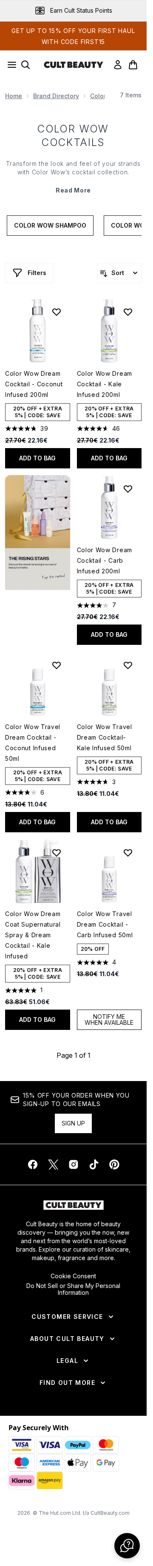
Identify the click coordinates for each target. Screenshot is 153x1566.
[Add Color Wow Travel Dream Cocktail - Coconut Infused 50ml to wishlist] (56, 665)
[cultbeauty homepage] (73, 64)
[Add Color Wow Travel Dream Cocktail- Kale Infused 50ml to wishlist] (128, 665)
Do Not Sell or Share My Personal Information (73, 1289)
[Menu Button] (9, 64)
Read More (73, 190)
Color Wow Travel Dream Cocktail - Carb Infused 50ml (105, 924)
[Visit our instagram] (73, 1164)
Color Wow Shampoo (50, 225)
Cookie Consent (73, 1276)
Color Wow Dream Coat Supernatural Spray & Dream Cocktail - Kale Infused (33, 935)
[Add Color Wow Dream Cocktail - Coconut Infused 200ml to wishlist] (56, 312)
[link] (118, 64)
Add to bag (37, 458)
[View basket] (133, 64)
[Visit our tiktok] (94, 1164)
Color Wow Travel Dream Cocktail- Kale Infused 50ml (104, 737)
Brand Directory (56, 95)
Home (13, 95)
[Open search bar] (25, 64)
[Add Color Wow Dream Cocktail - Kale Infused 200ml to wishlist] (128, 312)
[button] (37, 532)
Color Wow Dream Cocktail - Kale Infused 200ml (105, 384)
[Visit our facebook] (33, 1164)
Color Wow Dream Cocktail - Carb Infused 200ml (105, 560)
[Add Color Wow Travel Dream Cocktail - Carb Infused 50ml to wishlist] (128, 852)
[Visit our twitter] (53, 1164)
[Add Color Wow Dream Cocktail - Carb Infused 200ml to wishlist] (128, 489)
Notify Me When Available (109, 1019)
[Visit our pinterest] (114, 1164)
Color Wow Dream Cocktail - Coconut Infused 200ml (34, 384)
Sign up (73, 1123)
